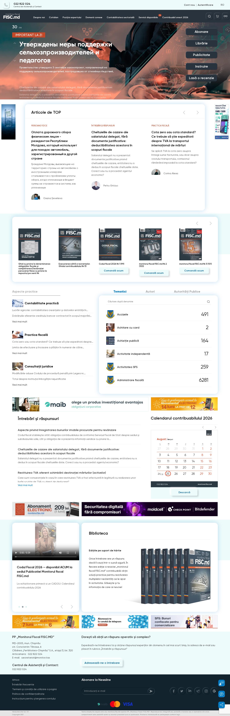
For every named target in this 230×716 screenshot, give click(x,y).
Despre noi (39, 17)
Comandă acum (73, 270)
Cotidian (53, 17)
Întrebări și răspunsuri (38, 419)
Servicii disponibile (150, 16)
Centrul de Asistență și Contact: (35, 665)
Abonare (201, 32)
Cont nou (189, 5)
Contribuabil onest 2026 (175, 17)
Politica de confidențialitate (28, 693)
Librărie (201, 43)
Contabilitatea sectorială (120, 17)
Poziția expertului (72, 17)
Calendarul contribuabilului (181, 418)
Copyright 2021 (17, 714)
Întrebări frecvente (23, 684)
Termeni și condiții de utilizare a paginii (34, 689)
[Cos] (217, 16)
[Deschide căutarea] (209, 16)
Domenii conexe (94, 17)
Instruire (201, 66)
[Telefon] (6, 5)
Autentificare (205, 5)
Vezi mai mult (19, 321)
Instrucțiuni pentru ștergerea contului (34, 698)
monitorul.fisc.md (205, 484)
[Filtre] (225, 16)
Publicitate (201, 55)
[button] (14, 43)
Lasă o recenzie (201, 78)
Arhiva (15, 679)
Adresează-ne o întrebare (102, 663)
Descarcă (184, 492)
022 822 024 (22, 3)
